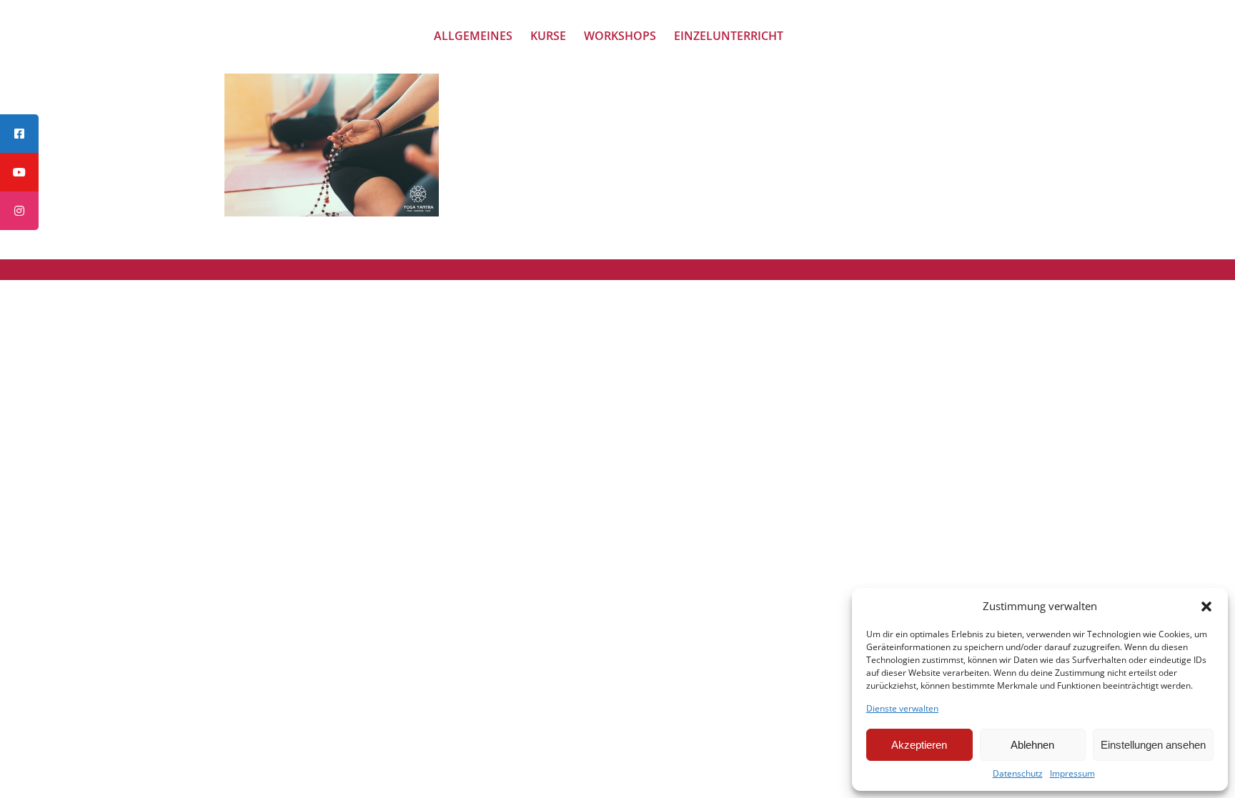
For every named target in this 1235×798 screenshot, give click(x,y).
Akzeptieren (919, 745)
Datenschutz (1018, 773)
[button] (1206, 606)
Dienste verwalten (902, 708)
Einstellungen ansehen (1153, 745)
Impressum (1072, 773)
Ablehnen (1032, 745)
